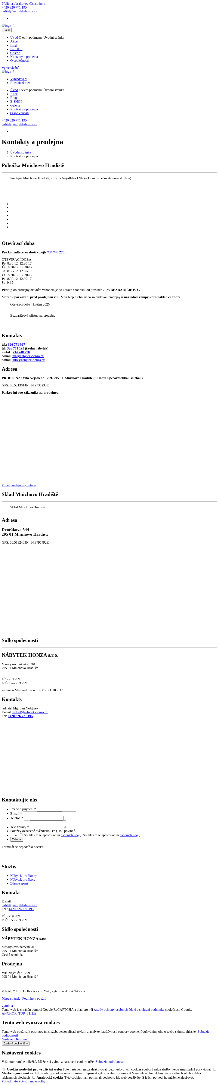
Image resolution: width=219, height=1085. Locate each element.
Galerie (15, 53)
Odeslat (17, 839)
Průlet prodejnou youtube (19, 485)
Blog (13, 45)
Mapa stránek (11, 998)
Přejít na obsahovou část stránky (23, 3)
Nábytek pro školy (22, 879)
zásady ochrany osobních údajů (115, 1009)
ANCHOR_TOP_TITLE (19, 1013)
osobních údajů (71, 835)
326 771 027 (16, 344)
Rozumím (22, 1039)
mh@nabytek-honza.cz (28, 356)
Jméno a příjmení (23, 809)
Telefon (16, 818)
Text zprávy (19, 827)
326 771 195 (15, 348)
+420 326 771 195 (20, 716)
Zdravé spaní (19, 883)
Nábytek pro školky (23, 875)
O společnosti (19, 60)
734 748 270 (55, 252)
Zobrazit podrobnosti (109, 1061)
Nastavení (9, 1039)
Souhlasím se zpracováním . (112, 835)
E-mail (16, 813)
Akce (14, 41)
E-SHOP (16, 49)
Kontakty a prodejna (24, 56)
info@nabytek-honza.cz (28, 360)
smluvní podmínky (151, 1009)
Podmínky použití (34, 998)
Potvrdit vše (10, 1081)
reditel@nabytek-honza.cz (30, 712)
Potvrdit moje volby (32, 1081)
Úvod (14, 37)
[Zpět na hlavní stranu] (8, 26)
